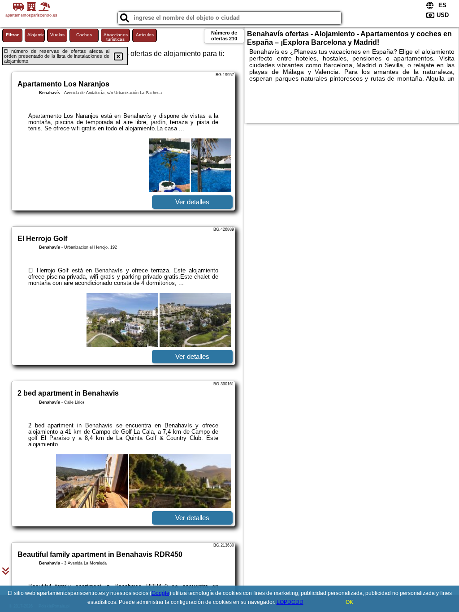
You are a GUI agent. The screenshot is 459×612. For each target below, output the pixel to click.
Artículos (145, 34)
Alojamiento (36, 34)
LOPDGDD (290, 602)
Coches (84, 34)
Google (160, 593)
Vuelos (57, 34)
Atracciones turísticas (116, 37)
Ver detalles (192, 202)
